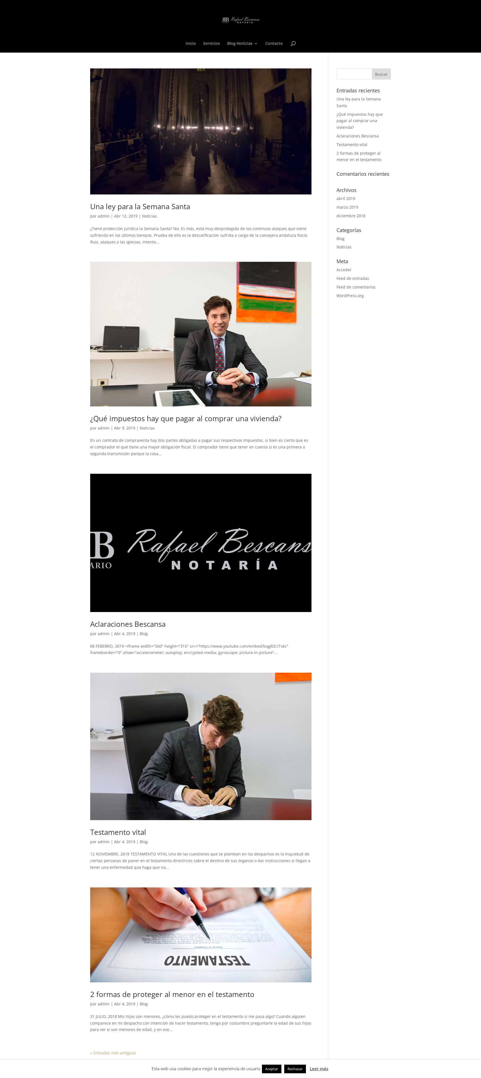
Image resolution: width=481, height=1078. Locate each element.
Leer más (319, 1068)
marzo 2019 (347, 207)
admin (104, 216)
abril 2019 (346, 198)
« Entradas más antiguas (113, 1052)
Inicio (191, 43)
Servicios (211, 43)
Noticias (149, 216)
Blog (144, 633)
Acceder (344, 269)
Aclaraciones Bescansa (128, 624)
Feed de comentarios (356, 287)
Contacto (274, 43)
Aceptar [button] (271, 1068)
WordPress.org (350, 295)
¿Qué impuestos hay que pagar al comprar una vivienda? (185, 418)
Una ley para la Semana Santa (140, 206)
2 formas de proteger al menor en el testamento (172, 994)
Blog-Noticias (239, 43)
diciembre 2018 (351, 215)
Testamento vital (118, 832)
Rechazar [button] (295, 1068)
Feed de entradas (353, 278)
